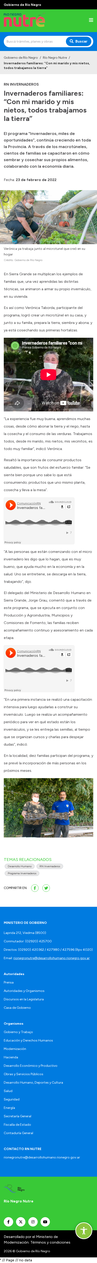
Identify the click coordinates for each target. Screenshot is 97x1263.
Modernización (15, 1049)
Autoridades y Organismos (24, 991)
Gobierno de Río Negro (21, 58)
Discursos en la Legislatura (24, 999)
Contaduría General (18, 1133)
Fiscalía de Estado (17, 1125)
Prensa (9, 982)
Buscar (81, 41)
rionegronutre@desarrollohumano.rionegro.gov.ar (51, 958)
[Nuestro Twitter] (20, 1222)
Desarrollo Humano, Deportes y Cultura (33, 1083)
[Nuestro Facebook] (8, 1222)
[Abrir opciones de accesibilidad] (83, 1230)
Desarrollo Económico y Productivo (30, 1066)
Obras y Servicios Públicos (23, 1074)
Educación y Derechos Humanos (28, 1040)
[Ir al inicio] (34, 20)
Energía (9, 1108)
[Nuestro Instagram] (33, 1222)
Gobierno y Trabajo (18, 1032)
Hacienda (11, 1057)
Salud (8, 1091)
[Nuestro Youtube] (45, 1222)
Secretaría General (17, 1116)
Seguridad (12, 1099)
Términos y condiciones (50, 1242)
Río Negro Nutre (55, 58)
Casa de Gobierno (17, 1008)
